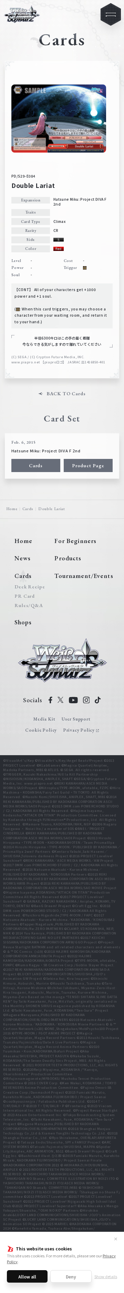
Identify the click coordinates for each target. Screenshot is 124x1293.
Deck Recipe (28, 586)
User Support (76, 719)
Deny (71, 1277)
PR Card (24, 596)
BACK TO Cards (65, 393)
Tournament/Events (83, 576)
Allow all (27, 1277)
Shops (23, 622)
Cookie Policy (41, 730)
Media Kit (44, 719)
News (22, 558)
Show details (105, 1276)
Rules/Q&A (28, 605)
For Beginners (75, 541)
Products (67, 558)
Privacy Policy (79, 730)
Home (12, 508)
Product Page (88, 465)
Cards (36, 465)
